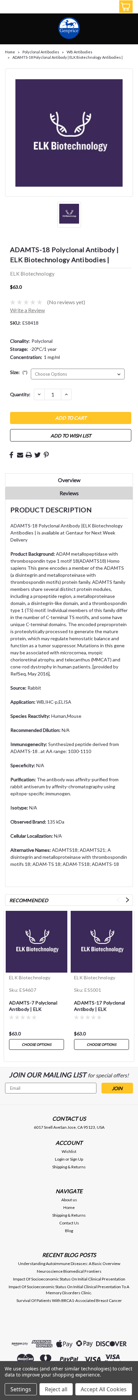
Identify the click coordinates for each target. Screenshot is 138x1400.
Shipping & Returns (69, 1166)
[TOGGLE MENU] (9, 7)
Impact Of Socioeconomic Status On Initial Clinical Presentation (69, 1278)
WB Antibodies (79, 52)
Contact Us (69, 1222)
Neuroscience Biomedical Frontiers (69, 1271)
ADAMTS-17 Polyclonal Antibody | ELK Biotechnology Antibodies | (99, 1006)
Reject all (56, 1389)
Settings (20, 1389)
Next (127, 899)
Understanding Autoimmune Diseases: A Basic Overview (69, 1263)
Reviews (69, 493)
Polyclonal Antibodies (40, 52)
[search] (94, 7)
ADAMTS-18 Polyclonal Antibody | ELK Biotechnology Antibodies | (67, 57)
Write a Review (27, 310)
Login (60, 1159)
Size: (18, 372)
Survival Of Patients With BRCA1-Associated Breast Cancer (69, 1300)
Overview (69, 480)
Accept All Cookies (104, 1389)
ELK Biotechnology (29, 977)
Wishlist (69, 1151)
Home (10, 52)
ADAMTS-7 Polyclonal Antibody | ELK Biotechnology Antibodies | (33, 1006)
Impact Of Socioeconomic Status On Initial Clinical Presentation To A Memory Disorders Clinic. (69, 1289)
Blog (69, 1230)
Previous (118, 899)
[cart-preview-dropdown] (124, 6)
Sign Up (76, 1159)
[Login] (110, 7)
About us (69, 1199)
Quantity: (20, 394)
